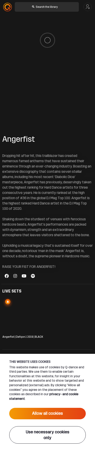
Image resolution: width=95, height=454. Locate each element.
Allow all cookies (47, 413)
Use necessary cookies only (47, 435)
